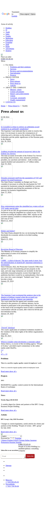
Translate (18, 438)
